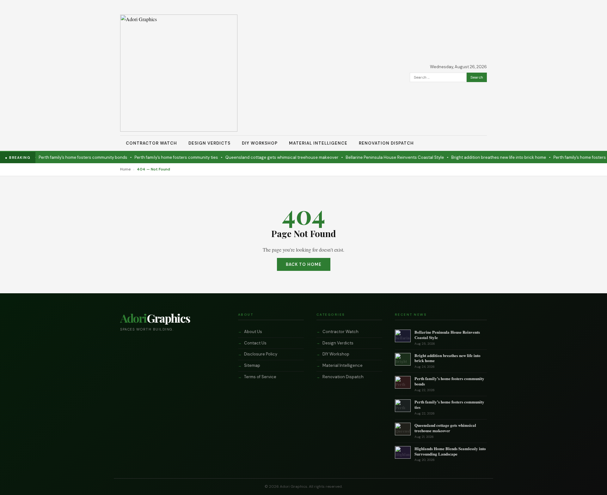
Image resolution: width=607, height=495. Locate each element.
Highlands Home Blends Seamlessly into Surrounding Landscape (450, 451)
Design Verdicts (209, 143)
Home (125, 169)
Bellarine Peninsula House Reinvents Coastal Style (387, 157)
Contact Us (255, 343)
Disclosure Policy (260, 354)
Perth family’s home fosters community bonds (75, 157)
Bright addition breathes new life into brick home (491, 157)
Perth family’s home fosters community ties (168, 157)
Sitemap (252, 365)
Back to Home (304, 264)
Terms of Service (260, 376)
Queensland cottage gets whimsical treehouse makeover (274, 157)
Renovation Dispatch (386, 143)
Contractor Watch (151, 143)
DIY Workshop (260, 143)
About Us (253, 331)
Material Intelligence (318, 143)
